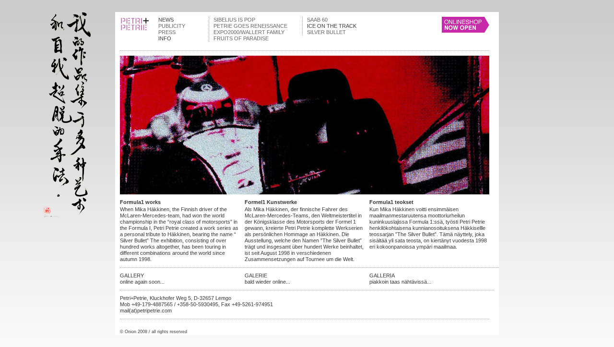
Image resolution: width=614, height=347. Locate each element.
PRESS (167, 32)
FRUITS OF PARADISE (241, 38)
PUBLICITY (171, 26)
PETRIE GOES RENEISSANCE (250, 26)
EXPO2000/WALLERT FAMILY (248, 32)
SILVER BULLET (326, 32)
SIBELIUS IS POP (234, 20)
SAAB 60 (317, 20)
